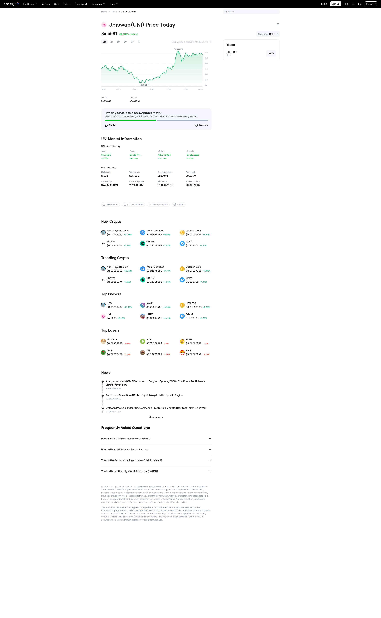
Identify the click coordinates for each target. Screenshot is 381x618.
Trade (271, 53)
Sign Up (336, 3)
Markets (46, 4)
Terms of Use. (156, 519)
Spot (56, 4)
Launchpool (81, 4)
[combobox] (266, 34)
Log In (324, 3)
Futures (67, 4)
